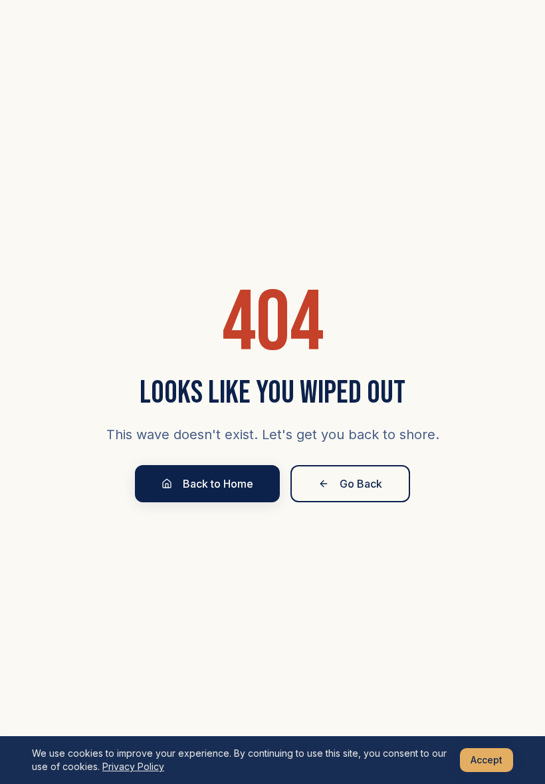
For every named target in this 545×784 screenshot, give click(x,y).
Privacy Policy (133, 766)
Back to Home (218, 483)
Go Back (361, 483)
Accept (486, 759)
